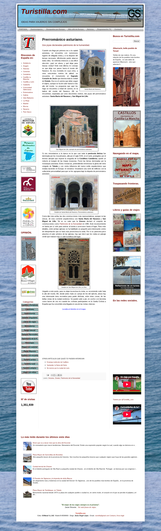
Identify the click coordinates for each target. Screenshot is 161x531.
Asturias (51, 378)
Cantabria (26, 74)
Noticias (90, 29)
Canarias (26, 71)
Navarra (26, 109)
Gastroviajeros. (37, 29)
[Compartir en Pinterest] (61, 375)
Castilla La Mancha (27, 78)
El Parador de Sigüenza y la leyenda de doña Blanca (52, 478)
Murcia (25, 106)
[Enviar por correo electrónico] (52, 375)
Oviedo (57, 378)
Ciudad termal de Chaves (42, 466)
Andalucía (27, 63)
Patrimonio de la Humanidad (71, 224)
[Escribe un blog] (54, 375)
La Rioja (26, 101)
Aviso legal (120, 515)
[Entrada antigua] (105, 423)
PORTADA (23, 29)
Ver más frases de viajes (87, 507)
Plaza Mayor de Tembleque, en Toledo (47, 490)
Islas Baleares (28, 98)
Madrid (25, 103)
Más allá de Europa (76, 29)
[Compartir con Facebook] (59, 375)
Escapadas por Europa (55, 29)
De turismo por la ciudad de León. (58, 368)
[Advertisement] (74, 402)
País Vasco (27, 112)
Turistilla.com (44, 11)
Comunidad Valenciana (27, 88)
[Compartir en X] (56, 375)
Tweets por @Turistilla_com (123, 399)
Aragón (26, 66)
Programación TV (104, 29)
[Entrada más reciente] (42, 423)
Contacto (118, 29)
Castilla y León (28, 82)
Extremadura (28, 92)
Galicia (25, 95)
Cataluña (26, 85)
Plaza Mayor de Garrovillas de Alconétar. (48, 455)
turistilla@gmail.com (102, 515)
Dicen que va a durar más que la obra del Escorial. (52, 443)
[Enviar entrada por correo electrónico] (47, 375)
